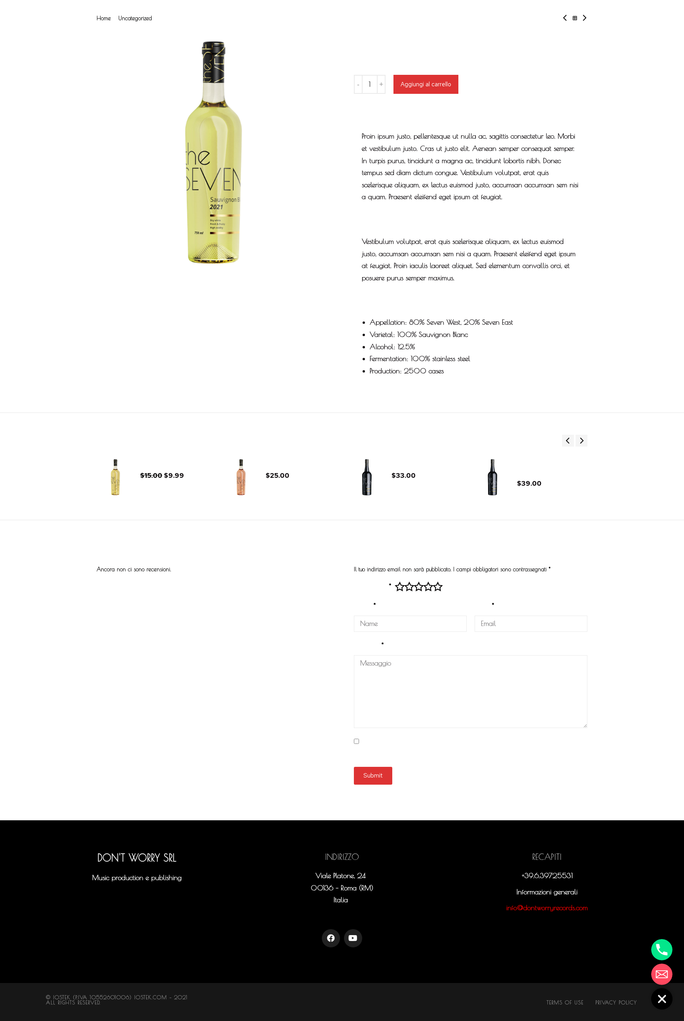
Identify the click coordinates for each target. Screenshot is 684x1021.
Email (484, 605)
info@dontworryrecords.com (547, 907)
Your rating (372, 586)
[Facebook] (331, 938)
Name (365, 605)
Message (369, 645)
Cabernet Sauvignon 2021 (547, 466)
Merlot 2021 (409, 462)
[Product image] (115, 477)
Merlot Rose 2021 (292, 462)
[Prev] (567, 18)
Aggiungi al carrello (426, 84)
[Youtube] (353, 938)
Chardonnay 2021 (165, 462)
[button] (136, 896)
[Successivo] (582, 18)
